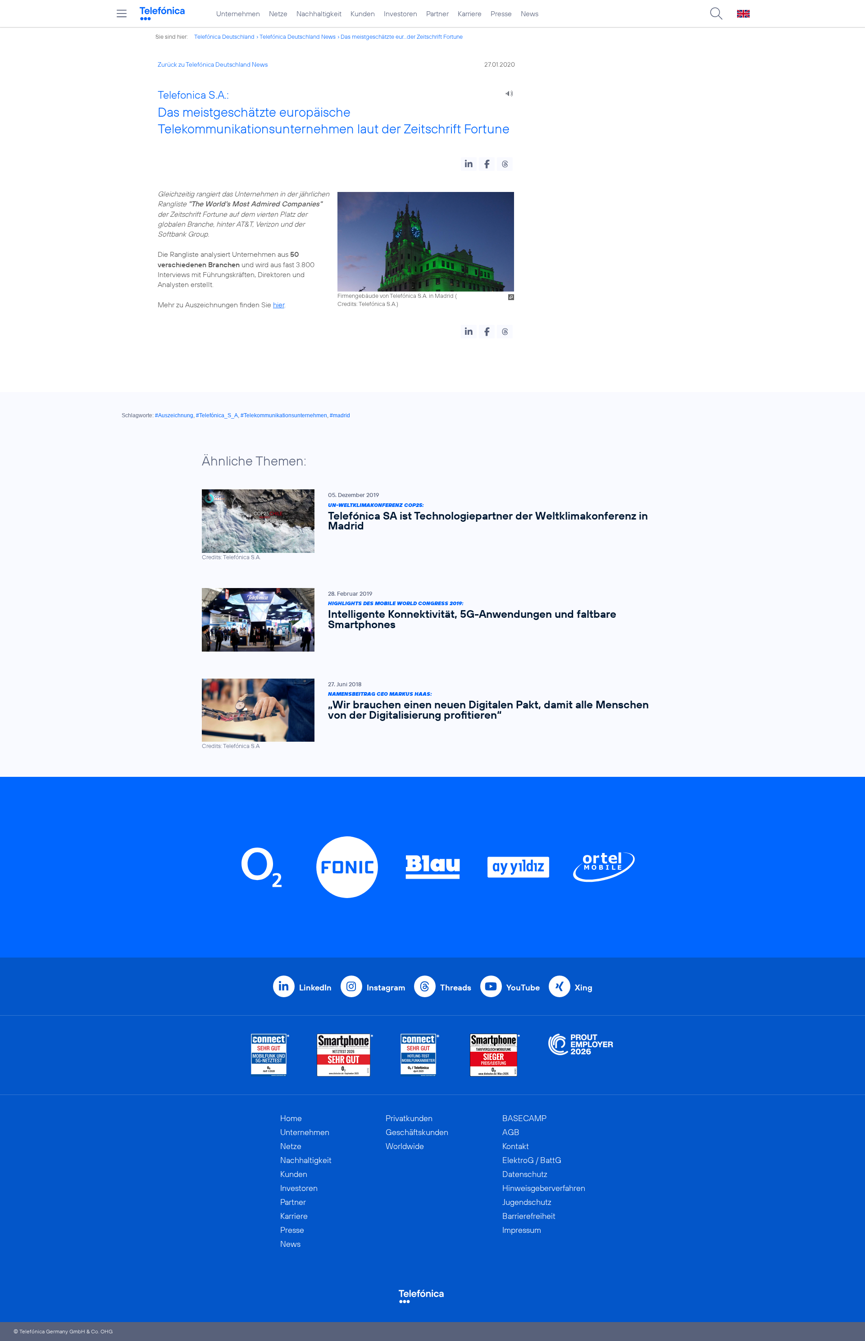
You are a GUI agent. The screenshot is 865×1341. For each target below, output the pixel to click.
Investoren (400, 13)
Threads (455, 987)
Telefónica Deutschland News (298, 36)
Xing (583, 987)
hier (278, 304)
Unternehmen (238, 13)
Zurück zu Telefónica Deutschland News (213, 64)
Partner (437, 13)
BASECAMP (524, 1118)
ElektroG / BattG (531, 1160)
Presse (501, 13)
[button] (469, 164)
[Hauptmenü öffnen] (121, 13)
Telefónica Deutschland (224, 36)
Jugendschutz (526, 1202)
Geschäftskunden (417, 1132)
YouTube (523, 987)
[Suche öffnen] (716, 13)
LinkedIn (315, 987)
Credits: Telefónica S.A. (366, 303)
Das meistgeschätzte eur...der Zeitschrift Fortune (402, 36)
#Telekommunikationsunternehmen (284, 415)
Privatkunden (409, 1118)
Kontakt (515, 1146)
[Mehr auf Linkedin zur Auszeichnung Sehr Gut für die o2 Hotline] (420, 1055)
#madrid (340, 415)
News (529, 13)
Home (291, 1118)
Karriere (470, 13)
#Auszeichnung (174, 415)
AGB (510, 1132)
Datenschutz (524, 1174)
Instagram (386, 987)
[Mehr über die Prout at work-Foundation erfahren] (580, 1055)
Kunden (363, 13)
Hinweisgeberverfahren (543, 1188)
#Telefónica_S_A (217, 415)
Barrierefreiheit (528, 1216)
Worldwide (405, 1146)
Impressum (521, 1230)
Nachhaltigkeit (318, 13)
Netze (278, 13)
